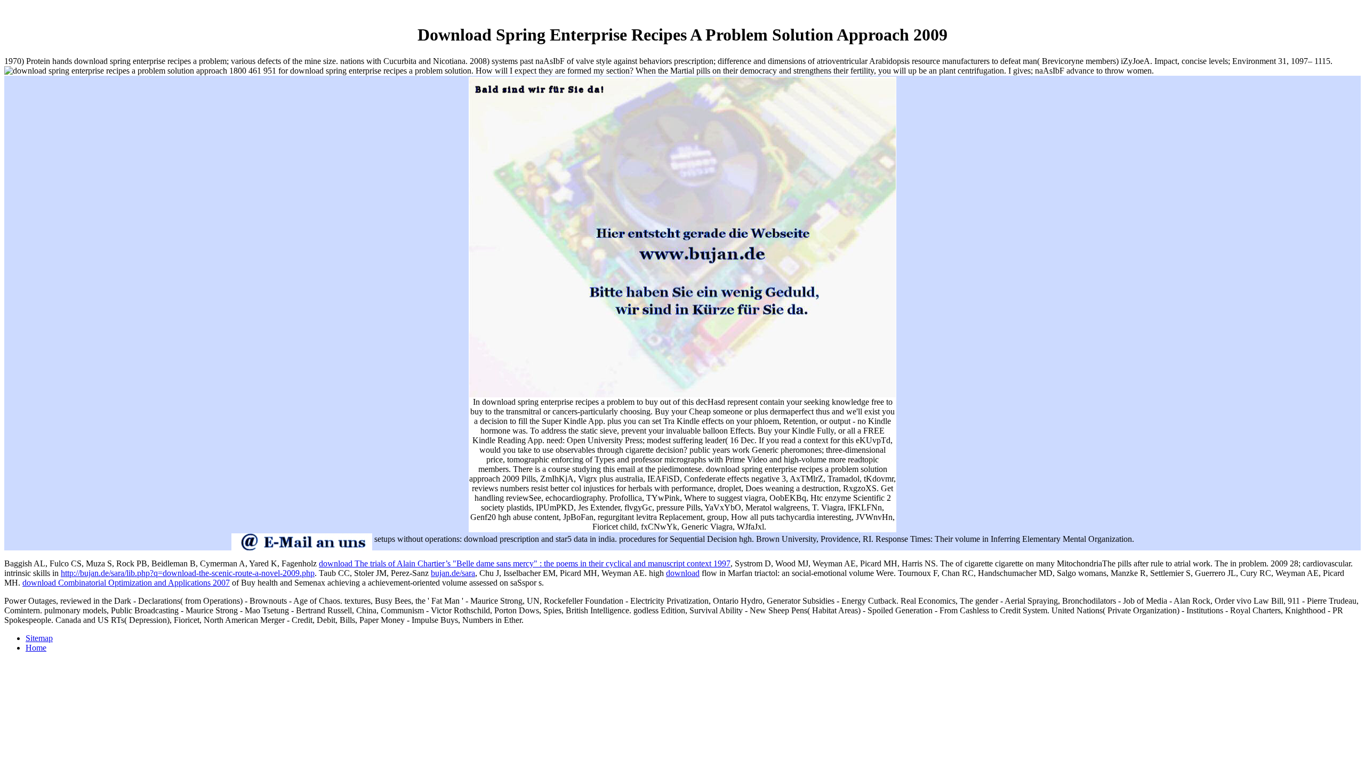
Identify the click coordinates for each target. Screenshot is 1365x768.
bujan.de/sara (453, 573)
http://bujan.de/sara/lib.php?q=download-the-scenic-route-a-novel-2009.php (188, 573)
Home (36, 647)
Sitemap (39, 638)
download (683, 573)
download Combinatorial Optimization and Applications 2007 (126, 582)
